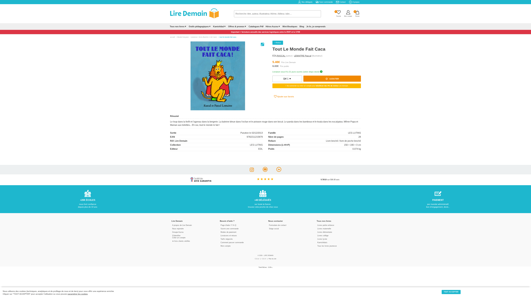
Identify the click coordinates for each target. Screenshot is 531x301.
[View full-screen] (262, 44)
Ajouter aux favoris (285, 96)
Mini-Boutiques (290, 26)
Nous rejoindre (178, 229)
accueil (172, 37)
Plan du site (272, 259)
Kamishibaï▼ (219, 26)
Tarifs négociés (227, 239)
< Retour (277, 43)
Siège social (274, 229)
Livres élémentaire (324, 232)
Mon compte (226, 246)
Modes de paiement (228, 232)
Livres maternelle (324, 229)
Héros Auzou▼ (273, 26)
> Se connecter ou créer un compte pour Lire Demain (316, 86)
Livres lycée (322, 239)
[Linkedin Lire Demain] (278, 171)
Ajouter (334, 79)
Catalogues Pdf (256, 26)
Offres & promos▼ (237, 26)
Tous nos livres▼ (178, 26)
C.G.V (264, 259)
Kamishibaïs (322, 242)
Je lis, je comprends (316, 26)
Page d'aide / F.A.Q (228, 225)
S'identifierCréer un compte (178, 237)
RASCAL (281, 56)
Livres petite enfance (325, 225)
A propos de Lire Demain (182, 225)
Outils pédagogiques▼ (200, 26)
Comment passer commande (232, 242)
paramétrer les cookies (78, 294)
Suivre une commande (230, 229)
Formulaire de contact (277, 225)
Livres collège (322, 236)
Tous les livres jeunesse (327, 246)
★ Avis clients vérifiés (181, 241)
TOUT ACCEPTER (451, 292)
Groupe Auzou (177, 232)
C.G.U (257, 259)
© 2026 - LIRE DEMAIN (265, 255)
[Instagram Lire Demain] (252, 171)
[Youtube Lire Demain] (265, 171)
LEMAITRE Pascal (302, 56)
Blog (302, 26)
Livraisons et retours (229, 236)
